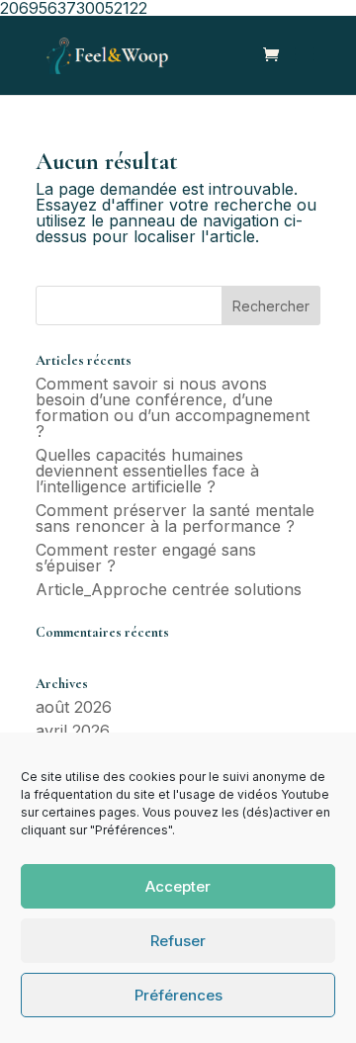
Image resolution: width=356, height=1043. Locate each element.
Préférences (178, 995)
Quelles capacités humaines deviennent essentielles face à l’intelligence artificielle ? (147, 470)
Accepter (178, 886)
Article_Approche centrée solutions (169, 589)
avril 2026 (73, 730)
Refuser (178, 940)
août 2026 (74, 707)
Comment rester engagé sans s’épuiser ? (146, 557)
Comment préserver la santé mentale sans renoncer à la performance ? (175, 518)
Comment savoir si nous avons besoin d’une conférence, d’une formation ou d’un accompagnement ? (173, 407)
